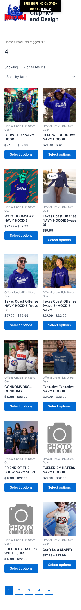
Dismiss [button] (46, 9)
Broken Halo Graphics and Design (45, 13)
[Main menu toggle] (72, 12)
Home (8, 42)
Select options (21, 154)
